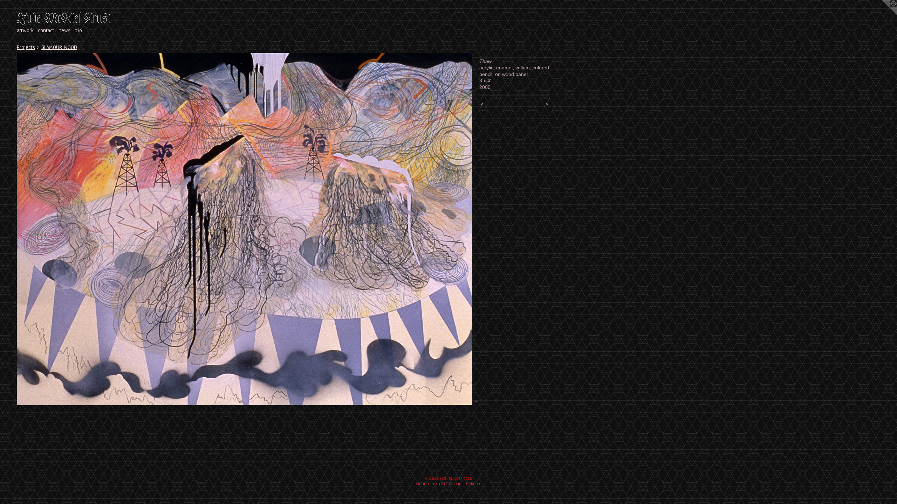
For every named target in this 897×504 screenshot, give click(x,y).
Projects (26, 47)
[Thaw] (244, 229)
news (64, 30)
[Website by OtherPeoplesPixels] (883, 14)
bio (78, 30)
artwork (25, 30)
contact (46, 30)
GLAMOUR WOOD (59, 47)
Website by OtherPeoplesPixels (448, 484)
